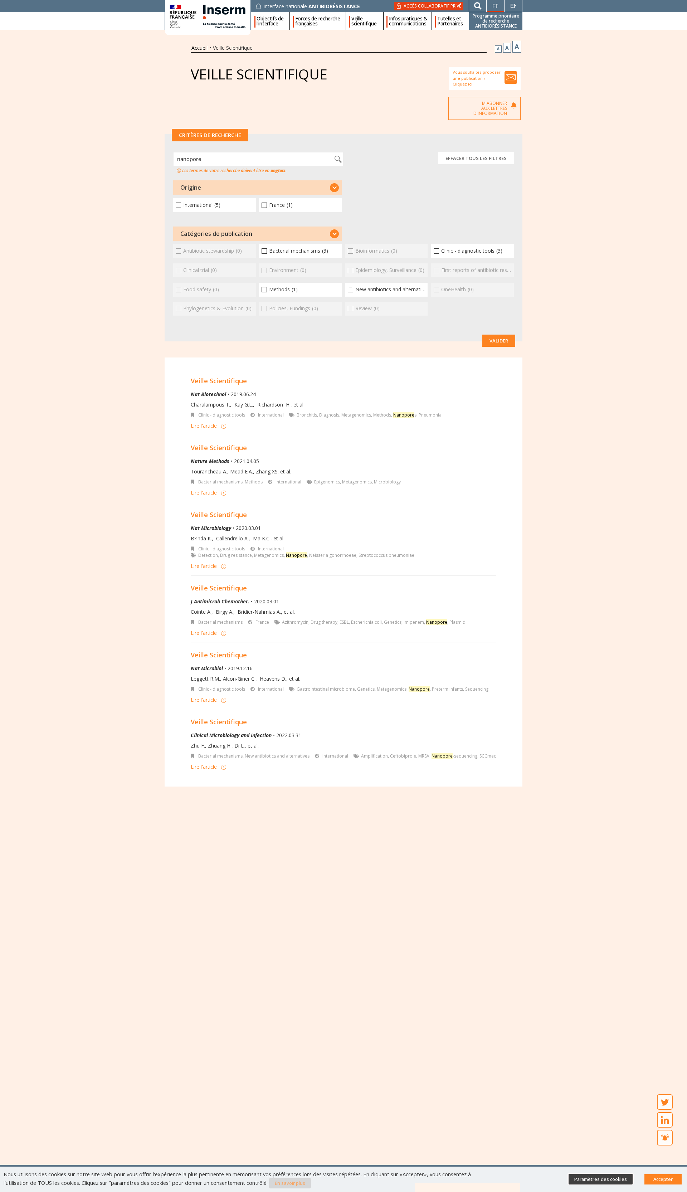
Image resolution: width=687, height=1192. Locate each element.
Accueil (199, 47)
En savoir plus (290, 1183)
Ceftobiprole (403, 756)
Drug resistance (236, 555)
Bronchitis (307, 415)
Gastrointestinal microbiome (326, 689)
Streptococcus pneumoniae (386, 555)
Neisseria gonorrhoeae (332, 555)
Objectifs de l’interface (270, 21)
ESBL (344, 622)
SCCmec (487, 756)
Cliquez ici (462, 84)
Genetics (392, 622)
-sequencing (454, 756)
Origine (190, 187)
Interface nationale (311, 6)
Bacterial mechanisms (220, 482)
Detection (208, 555)
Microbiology (387, 482)
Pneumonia (430, 415)
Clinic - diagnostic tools (221, 415)
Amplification (374, 756)
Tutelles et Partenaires (450, 21)
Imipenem (414, 622)
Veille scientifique (363, 21)
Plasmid (457, 622)
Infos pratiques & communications (408, 21)
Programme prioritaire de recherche (496, 21)
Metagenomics (356, 415)
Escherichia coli (366, 622)
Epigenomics (327, 482)
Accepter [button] (663, 1179)
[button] (257, 187)
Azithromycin (295, 622)
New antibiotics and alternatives (277, 756)
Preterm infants (447, 689)
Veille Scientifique (219, 380)
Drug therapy (324, 622)
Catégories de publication (216, 234)
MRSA (423, 756)
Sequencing (476, 689)
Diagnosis (329, 415)
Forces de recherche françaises (317, 21)
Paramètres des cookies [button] (600, 1179)
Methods (382, 415)
